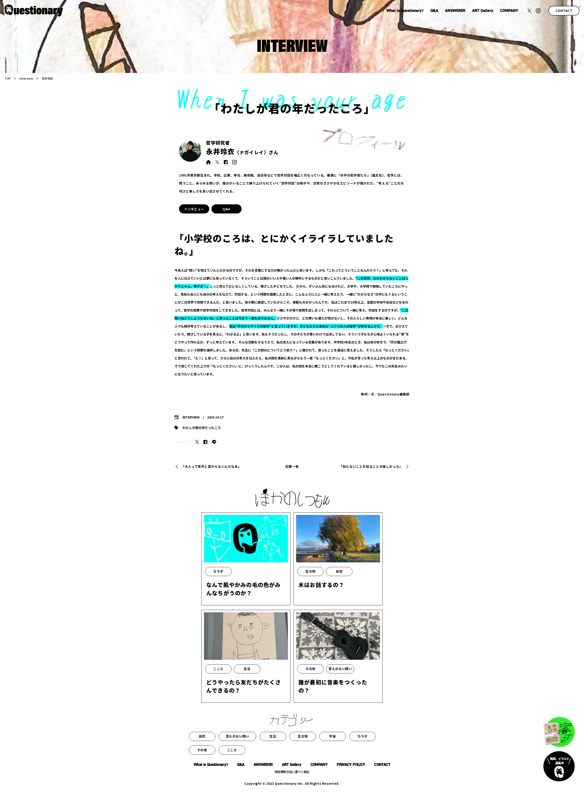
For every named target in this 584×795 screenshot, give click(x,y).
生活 (272, 736)
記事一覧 (292, 466)
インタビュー (194, 209)
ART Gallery (482, 10)
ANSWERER (455, 10)
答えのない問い (237, 736)
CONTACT (563, 10)
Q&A (434, 10)
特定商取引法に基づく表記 (292, 772)
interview (26, 78)
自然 (202, 736)
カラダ (362, 736)
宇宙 (332, 736)
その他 (202, 750)
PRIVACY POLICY (351, 764)
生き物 (303, 736)
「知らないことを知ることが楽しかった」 (371, 466)
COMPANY (509, 10)
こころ (232, 750)
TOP (8, 78)
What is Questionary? (405, 10)
